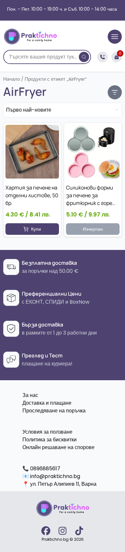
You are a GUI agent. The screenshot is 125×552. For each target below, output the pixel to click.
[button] (32, 229)
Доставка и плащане (46, 403)
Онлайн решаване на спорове (58, 447)
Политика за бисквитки (49, 439)
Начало (11, 79)
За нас (30, 395)
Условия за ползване (47, 432)
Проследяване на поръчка (54, 410)
